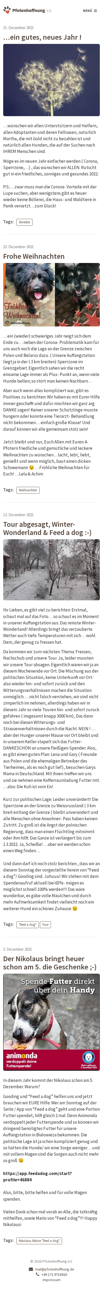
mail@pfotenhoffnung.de (54, 1269)
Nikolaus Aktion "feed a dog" (39, 1240)
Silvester (24, 222)
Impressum (51, 1279)
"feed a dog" (27, 924)
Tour (45, 924)
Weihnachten (28, 490)
